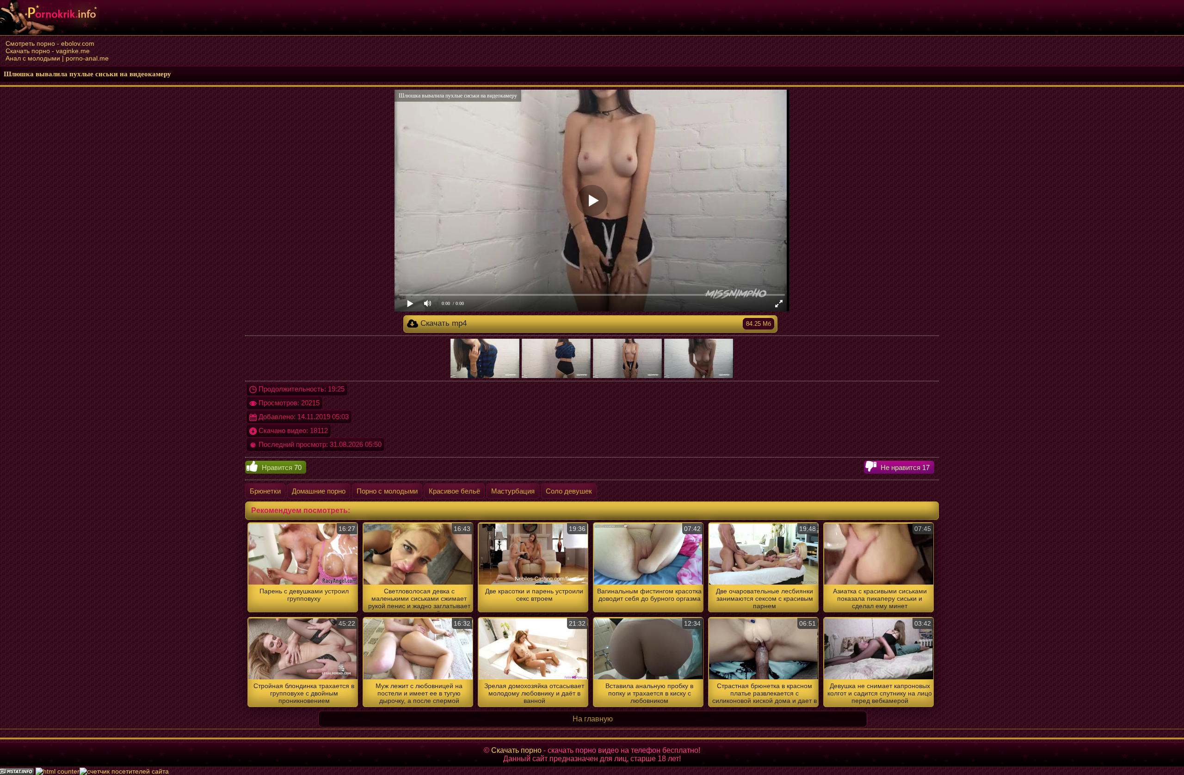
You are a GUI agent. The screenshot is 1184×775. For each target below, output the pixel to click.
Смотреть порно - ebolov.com (50, 43)
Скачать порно (516, 750)
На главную (593, 719)
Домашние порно (318, 491)
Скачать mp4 (594, 323)
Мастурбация (513, 491)
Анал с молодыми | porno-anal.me (57, 58)
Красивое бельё (454, 491)
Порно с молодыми (387, 491)
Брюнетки (265, 491)
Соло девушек (569, 491)
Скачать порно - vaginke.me (48, 51)
